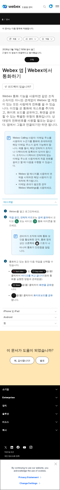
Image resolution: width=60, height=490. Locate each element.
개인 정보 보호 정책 (12, 456)
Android (7, 317)
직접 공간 (14, 217)
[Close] (55, 463)
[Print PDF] (22, 60)
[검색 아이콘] (44, 6)
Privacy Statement (28, 477)
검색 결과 (43, 217)
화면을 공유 (45, 284)
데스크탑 (8, 202)
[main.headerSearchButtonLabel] (44, 5)
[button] (51, 6)
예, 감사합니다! (22, 360)
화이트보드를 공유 (43, 295)
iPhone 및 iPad (11, 311)
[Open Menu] (57, 6)
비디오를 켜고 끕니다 (32, 275)
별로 (42, 360)
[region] (30, 474)
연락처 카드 (26, 217)
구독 (32, 59)
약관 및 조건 (9, 452)
